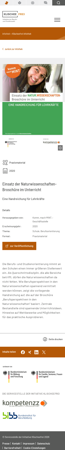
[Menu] (57, 20)
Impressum (29, 443)
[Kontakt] (45, 3)
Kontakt (16, 443)
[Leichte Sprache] (19, 3)
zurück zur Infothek (14, 49)
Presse (5, 443)
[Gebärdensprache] (6, 3)
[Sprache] (32, 3)
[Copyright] (60, 148)
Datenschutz (43, 443)
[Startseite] (13, 16)
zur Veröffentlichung (21, 246)
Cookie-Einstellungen (34, 447)
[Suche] (58, 3)
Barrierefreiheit (12, 447)
